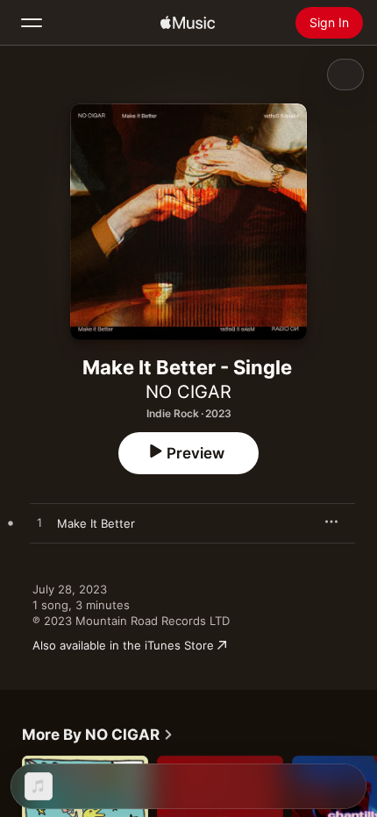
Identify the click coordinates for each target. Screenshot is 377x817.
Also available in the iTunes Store (123, 645)
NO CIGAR (188, 391)
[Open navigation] (31, 23)
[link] (98, 734)
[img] (187, 23)
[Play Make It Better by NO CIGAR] (39, 523)
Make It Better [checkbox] (96, 523)
